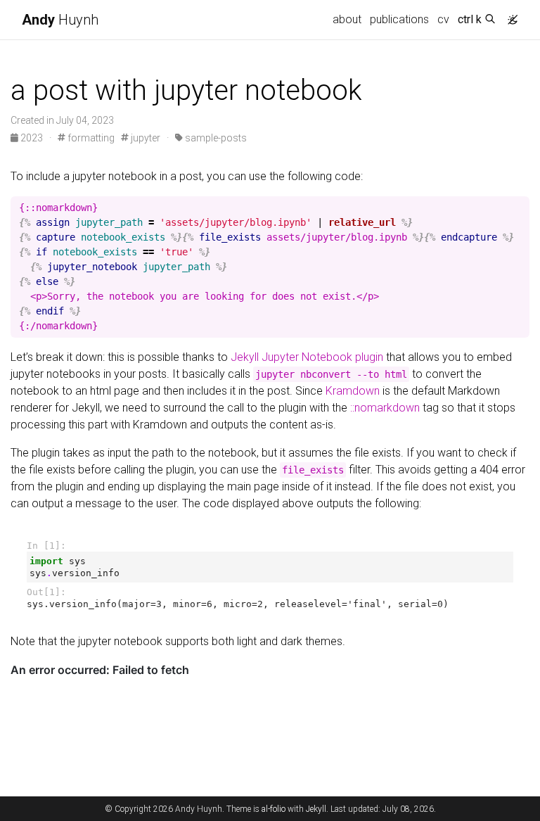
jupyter (144, 138)
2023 (31, 138)
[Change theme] (509, 15)
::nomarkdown (385, 407)
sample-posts (215, 138)
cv (443, 19)
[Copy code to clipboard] (518, 207)
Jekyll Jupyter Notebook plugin (307, 357)
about (347, 19)
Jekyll (316, 809)
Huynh (60, 19)
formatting (90, 138)
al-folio (273, 809)
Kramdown (353, 390)
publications (399, 19)
